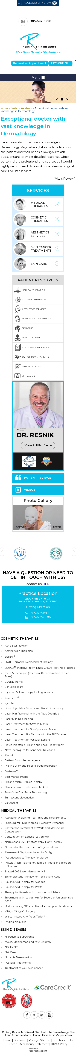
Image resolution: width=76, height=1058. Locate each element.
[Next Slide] (67, 100)
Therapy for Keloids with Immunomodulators (32, 892)
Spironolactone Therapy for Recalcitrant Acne (32, 876)
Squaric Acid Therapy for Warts (23, 887)
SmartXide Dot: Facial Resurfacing (26, 792)
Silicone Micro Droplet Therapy (23, 782)
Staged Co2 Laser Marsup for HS (25, 871)
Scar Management (16, 776)
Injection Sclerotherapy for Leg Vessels (29, 692)
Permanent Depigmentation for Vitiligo (29, 852)
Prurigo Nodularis (15, 921)
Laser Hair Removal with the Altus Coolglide (32, 713)
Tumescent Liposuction (19, 797)
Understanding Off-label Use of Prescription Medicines (38, 906)
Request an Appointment (29, 63)
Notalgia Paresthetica (18, 957)
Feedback (59, 1040)
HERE (47, 584)
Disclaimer (20, 1040)
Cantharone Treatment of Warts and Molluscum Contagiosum (34, 829)
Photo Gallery (38, 500)
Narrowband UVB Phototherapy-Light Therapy (33, 842)
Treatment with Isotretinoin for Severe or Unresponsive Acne (39, 899)
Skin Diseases (13, 930)
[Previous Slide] (57, 100)
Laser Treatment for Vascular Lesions (27, 739)
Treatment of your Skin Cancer (24, 968)
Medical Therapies (39, 204)
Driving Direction (38, 607)
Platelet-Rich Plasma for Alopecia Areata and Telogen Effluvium (38, 864)
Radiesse (11, 771)
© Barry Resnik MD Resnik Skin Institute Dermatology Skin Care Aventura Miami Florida (38, 1034)
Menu (37, 77)
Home (4, 108)
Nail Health (11, 947)
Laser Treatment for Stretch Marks (26, 724)
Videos (30, 489)
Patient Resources (38, 280)
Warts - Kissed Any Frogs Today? (25, 916)
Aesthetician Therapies (19, 651)
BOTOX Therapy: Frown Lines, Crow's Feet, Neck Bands (40, 667)
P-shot (9, 755)
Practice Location (38, 593)
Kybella (9, 703)
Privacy (33, 1040)
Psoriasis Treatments (18, 962)
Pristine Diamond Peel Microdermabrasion (31, 765)
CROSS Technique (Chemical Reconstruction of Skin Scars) (37, 675)
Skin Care (39, 264)
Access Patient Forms (35, 347)
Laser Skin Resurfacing (19, 718)
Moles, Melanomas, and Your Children (28, 942)
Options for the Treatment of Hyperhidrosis (31, 847)
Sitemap (45, 1040)
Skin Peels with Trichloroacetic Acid (26, 787)
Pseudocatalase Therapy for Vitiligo (26, 857)
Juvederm (12, 698)
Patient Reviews (21, 108)
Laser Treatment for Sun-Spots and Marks (30, 729)
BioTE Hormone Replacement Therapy (29, 662)
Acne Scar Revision (16, 645)
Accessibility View (38, 2)
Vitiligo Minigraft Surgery (20, 911)
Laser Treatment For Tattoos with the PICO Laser (35, 734)
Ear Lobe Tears (14, 686)
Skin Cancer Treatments (41, 249)
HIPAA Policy (59, 1044)
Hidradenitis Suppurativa (19, 936)
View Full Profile (36, 445)
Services (38, 190)
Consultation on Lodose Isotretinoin (27, 836)
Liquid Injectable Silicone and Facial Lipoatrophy (34, 708)
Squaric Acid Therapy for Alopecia (25, 882)
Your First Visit (31, 337)
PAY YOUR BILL (60, 63)
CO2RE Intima (14, 681)
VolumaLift (11, 802)
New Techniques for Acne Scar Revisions (30, 750)
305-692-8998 (40, 21)
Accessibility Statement (34, 1044)
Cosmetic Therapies (39, 219)
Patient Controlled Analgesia (22, 760)
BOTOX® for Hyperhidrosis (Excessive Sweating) (34, 823)
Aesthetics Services (40, 234)
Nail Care (10, 952)
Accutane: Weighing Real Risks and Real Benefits (35, 817)
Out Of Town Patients (35, 356)
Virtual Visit (29, 375)
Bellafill (10, 656)
